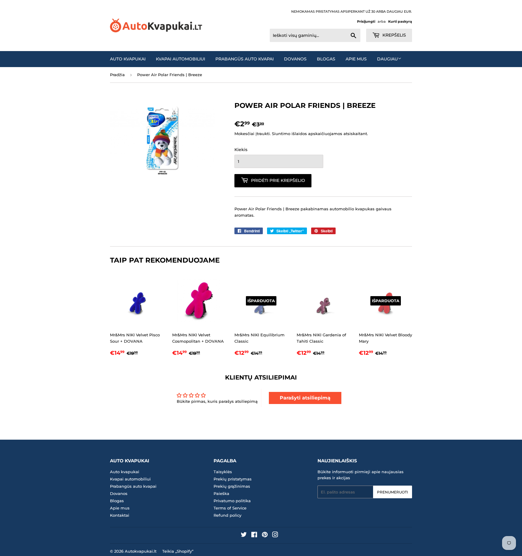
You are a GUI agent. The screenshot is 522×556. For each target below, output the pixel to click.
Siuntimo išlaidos (289, 133)
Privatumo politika (232, 500)
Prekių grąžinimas (232, 486)
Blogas (326, 59)
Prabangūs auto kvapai (244, 59)
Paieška (221, 493)
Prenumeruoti (392, 492)
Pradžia (117, 74)
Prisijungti (366, 21)
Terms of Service (230, 508)
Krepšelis (393, 35)
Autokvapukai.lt (140, 551)
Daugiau (387, 59)
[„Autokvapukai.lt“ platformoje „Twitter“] (244, 535)
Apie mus (356, 59)
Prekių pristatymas (233, 479)
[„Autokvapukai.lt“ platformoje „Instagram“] (275, 535)
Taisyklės (223, 471)
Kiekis (240, 149)
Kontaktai (119, 515)
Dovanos (295, 59)
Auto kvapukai (128, 59)
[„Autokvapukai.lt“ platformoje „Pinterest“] (265, 535)
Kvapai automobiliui (180, 59)
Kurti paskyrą (400, 21)
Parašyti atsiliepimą (305, 398)
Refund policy (227, 515)
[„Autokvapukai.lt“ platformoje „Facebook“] (254, 535)
